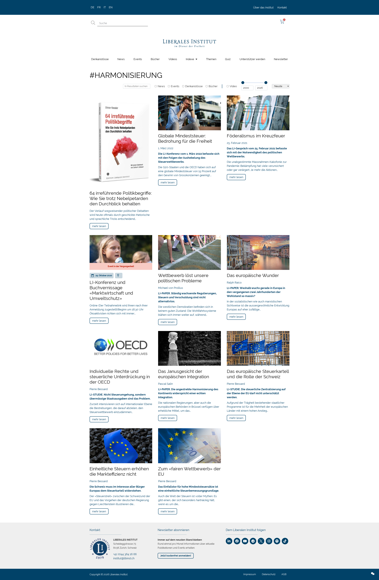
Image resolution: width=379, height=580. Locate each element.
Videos (172, 56)
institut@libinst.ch (123, 555)
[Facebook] (237, 538)
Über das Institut (263, 4)
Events (138, 56)
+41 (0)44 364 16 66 (125, 551)
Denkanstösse (100, 56)
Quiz (228, 56)
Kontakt (282, 4)
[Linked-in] (229, 538)
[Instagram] (269, 538)
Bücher (155, 56)
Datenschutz (269, 571)
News (121, 56)
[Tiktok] (285, 538)
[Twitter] (261, 538)
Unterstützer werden (252, 56)
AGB (283, 571)
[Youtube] (245, 538)
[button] (320, 578)
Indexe (190, 56)
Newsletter (281, 56)
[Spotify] (277, 538)
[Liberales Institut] (189, 40)
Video (233, 83)
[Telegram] (253, 538)
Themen (211, 56)
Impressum (249, 571)
